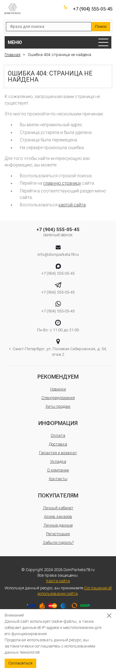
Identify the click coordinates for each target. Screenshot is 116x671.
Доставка (58, 444)
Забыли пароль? (58, 542)
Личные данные (58, 525)
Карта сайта (58, 581)
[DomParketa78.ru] (12, 9)
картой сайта (72, 204)
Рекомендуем (58, 376)
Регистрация (58, 533)
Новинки (58, 389)
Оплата (58, 435)
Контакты (58, 478)
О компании (58, 470)
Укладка (58, 461)
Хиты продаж (58, 406)
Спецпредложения (58, 397)
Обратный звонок (58, 235)
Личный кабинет (58, 507)
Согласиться (20, 663)
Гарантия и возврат (58, 452)
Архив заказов (58, 516)
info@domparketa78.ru (58, 254)
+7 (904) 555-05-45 (92, 9)
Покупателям (58, 495)
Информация (58, 423)
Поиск (101, 26)
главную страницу (62, 183)
